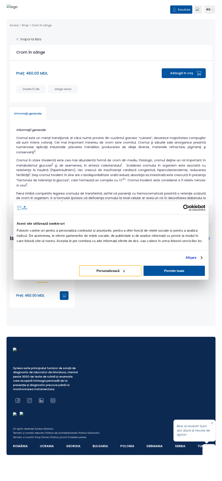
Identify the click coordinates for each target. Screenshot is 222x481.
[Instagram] (29, 400)
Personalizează (107, 271)
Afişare (191, 257)
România (20, 446)
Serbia (180, 446)
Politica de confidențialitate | (62, 433)
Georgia (73, 446)
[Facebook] (18, 400)
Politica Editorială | (89, 433)
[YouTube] (53, 400)
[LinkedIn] (41, 400)
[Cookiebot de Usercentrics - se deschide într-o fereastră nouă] (186, 208)
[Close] (212, 423)
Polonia (127, 446)
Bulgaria (100, 446)
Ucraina (47, 446)
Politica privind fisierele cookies (69, 437)
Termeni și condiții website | (29, 433)
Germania (154, 446)
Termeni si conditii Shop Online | (31, 437)
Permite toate (174, 271)
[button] (209, 238)
